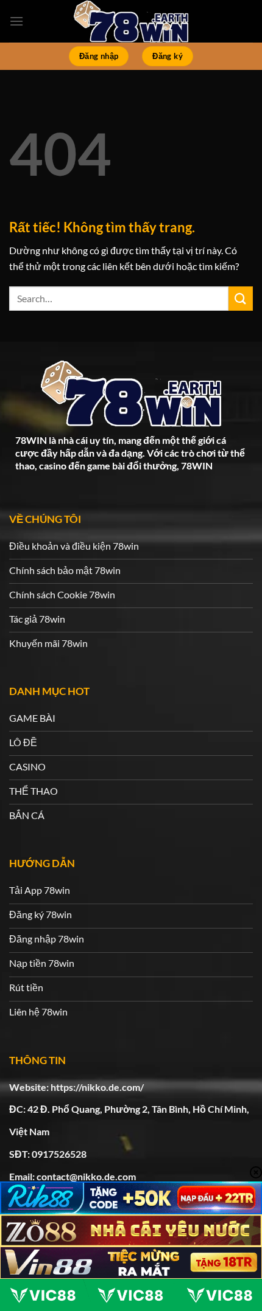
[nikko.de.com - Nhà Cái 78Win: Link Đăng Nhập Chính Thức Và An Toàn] (131, 21)
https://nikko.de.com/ (97, 1087)
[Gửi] (240, 298)
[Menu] (16, 21)
